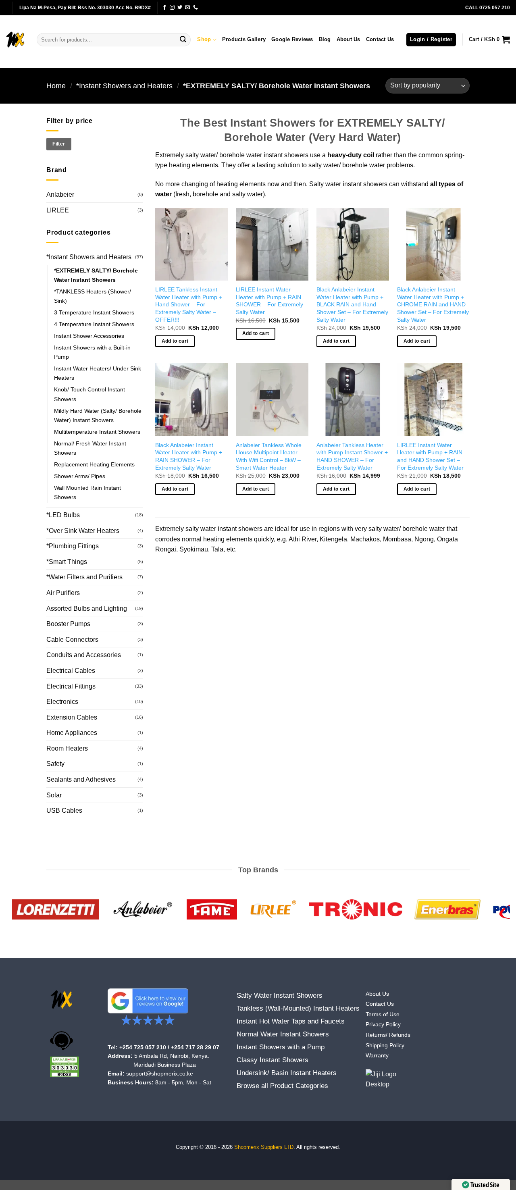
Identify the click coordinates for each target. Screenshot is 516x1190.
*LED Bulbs (63, 515)
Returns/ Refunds (388, 1035)
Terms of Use (382, 1014)
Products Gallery (244, 39)
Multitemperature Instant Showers (97, 432)
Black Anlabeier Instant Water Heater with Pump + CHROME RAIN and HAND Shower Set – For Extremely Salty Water (433, 304)
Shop (204, 39)
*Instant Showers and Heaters (124, 85)
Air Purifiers (63, 592)
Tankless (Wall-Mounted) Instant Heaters (298, 1008)
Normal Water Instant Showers (283, 1034)
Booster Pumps (68, 623)
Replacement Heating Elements (94, 464)
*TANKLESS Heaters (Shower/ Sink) (92, 296)
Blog (325, 39)
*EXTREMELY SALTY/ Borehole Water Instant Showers (96, 275)
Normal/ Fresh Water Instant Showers (90, 448)
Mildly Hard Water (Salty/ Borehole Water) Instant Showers (97, 415)
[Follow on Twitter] (179, 7)
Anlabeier (60, 194)
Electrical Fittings (71, 686)
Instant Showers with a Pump (281, 1047)
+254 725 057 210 (142, 1047)
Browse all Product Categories (282, 1086)
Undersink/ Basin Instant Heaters (287, 1073)
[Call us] (195, 7)
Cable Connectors (72, 639)
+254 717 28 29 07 (195, 1047)
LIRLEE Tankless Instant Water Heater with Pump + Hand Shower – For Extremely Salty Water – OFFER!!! (188, 304)
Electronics (62, 701)
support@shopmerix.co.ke (159, 1074)
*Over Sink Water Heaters (82, 530)
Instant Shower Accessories (89, 336)
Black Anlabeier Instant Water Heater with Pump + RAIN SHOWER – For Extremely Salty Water (188, 456)
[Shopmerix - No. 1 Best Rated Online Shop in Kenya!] (15, 39)
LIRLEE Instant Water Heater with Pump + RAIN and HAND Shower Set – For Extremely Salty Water (430, 456)
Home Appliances (71, 732)
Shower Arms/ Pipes (79, 476)
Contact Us (380, 39)
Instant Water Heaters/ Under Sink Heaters (97, 373)
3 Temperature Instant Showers (94, 312)
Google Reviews (292, 39)
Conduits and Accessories (83, 654)
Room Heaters (67, 748)
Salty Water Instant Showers (279, 995)
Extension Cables (71, 717)
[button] (431, 39)
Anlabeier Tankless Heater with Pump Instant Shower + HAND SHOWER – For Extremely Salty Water (352, 456)
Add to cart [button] (175, 341)
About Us (348, 39)
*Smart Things (66, 561)
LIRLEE (57, 210)
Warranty (377, 1056)
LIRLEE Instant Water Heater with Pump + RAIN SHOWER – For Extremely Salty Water (269, 300)
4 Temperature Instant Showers (94, 324)
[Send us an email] (187, 7)
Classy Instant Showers (272, 1060)
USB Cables (64, 810)
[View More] (391, 1083)
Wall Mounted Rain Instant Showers (87, 492)
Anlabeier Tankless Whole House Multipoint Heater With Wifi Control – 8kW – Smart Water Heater (269, 456)
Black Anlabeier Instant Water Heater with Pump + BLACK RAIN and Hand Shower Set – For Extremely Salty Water (352, 304)
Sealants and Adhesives (81, 779)
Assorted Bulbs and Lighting (86, 608)
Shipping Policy (385, 1045)
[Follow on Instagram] (172, 7)
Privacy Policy (383, 1024)
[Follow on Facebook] (164, 7)
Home (56, 85)
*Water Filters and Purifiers (84, 577)
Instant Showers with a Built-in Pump (92, 352)
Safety (55, 763)
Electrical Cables (70, 670)
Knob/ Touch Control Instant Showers (89, 394)
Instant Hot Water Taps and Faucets (291, 1021)
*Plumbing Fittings (72, 546)
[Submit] (183, 40)
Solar (54, 795)
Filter (58, 144)
